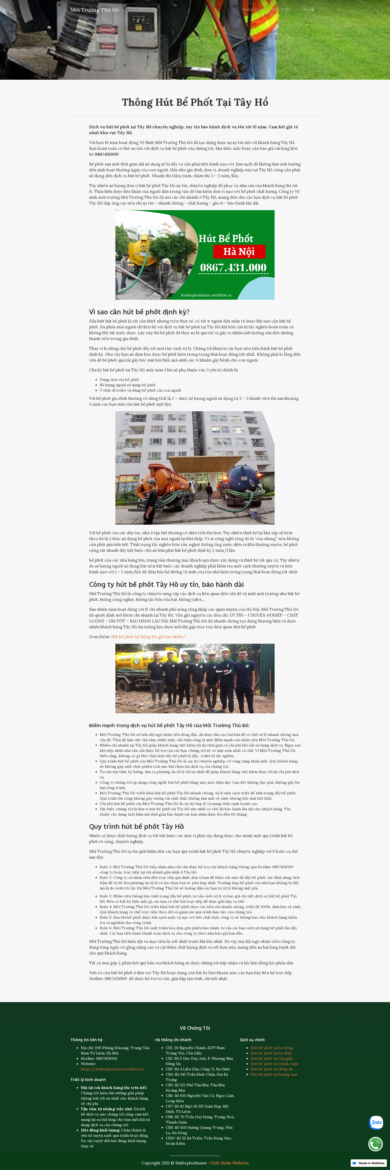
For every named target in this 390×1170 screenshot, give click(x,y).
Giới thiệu (281, 10)
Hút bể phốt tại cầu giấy (272, 1058)
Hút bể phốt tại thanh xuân (274, 1063)
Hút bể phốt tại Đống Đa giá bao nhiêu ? (148, 636)
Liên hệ (307, 10)
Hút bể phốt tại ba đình (271, 1053)
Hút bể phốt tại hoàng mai (274, 1074)
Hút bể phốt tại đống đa (272, 1069)
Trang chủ (251, 10)
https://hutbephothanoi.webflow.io (112, 1069)
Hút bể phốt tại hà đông (272, 1047)
